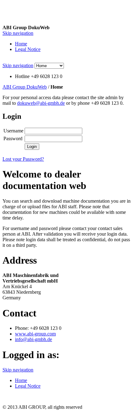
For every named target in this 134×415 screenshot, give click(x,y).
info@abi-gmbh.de (33, 339)
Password (12, 138)
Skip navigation (17, 33)
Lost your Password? (23, 159)
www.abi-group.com (35, 333)
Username (13, 130)
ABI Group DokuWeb (24, 87)
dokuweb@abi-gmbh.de (41, 103)
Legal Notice (28, 49)
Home (21, 43)
